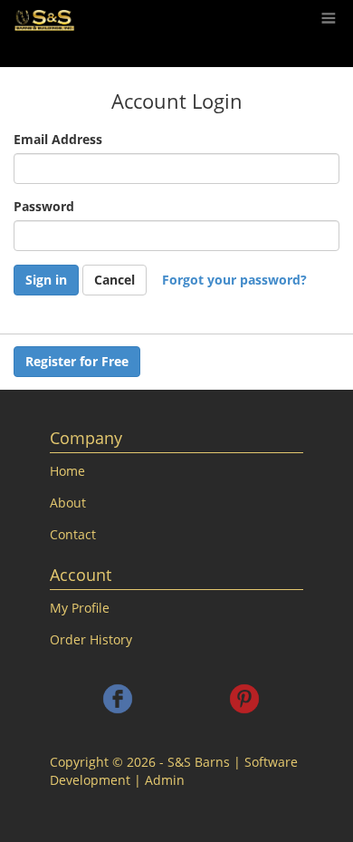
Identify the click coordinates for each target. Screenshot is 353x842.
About (68, 502)
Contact (73, 534)
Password (44, 206)
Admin (165, 780)
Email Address (58, 139)
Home (67, 470)
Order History (91, 639)
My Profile (80, 607)
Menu (326, 7)
